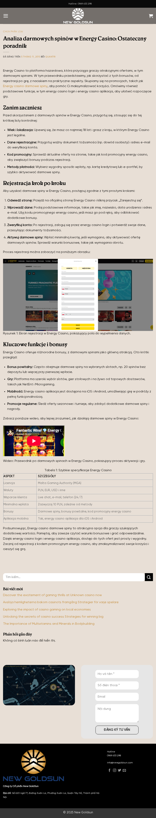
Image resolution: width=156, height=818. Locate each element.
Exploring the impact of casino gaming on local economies (47, 609)
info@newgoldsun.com (120, 762)
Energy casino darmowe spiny (25, 86)
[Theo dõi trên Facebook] (109, 771)
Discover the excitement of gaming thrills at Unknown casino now (52, 595)
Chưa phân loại (13, 31)
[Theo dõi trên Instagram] (114, 771)
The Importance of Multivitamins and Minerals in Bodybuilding (48, 624)
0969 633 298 (114, 755)
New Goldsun (83, 812)
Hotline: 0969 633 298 (80, 3)
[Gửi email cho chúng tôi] (124, 771)
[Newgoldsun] (78, 16)
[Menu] (6, 16)
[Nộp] (149, 577)
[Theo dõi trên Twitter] (119, 771)
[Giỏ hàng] (151, 15)
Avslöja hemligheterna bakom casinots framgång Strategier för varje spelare (61, 602)
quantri (51, 57)
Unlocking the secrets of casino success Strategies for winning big (53, 616)
